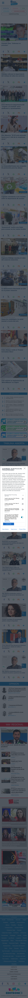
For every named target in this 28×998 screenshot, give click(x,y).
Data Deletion (5, 529)
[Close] (25, 468)
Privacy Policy (22, 529)
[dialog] (14, 499)
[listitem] (14, 495)
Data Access (14, 529)
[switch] (22, 499)
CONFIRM (8, 524)
